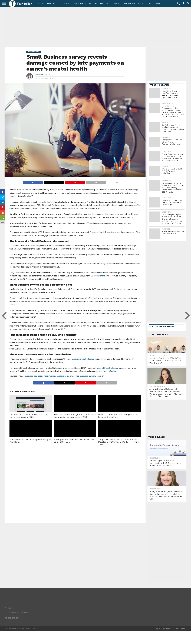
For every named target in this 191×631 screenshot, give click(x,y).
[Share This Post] (54, 182)
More (158, 3)
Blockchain (78, 3)
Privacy (175, 629)
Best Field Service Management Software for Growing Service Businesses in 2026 (75, 415)
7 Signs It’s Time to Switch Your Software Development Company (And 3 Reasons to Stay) (119, 442)
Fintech (51, 3)
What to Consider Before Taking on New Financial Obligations (117, 415)
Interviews (129, 3)
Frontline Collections (55, 376)
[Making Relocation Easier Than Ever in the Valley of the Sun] (75, 433)
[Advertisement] (95, 26)
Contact (166, 629)
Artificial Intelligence (99, 3)
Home (41, 3)
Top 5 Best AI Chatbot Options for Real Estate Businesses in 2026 (28, 415)
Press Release (145, 3)
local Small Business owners (81, 376)
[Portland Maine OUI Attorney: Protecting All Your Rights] (30, 433)
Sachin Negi (42, 75)
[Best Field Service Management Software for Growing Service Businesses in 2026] (75, 408)
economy (38, 376)
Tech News (64, 3)
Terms (183, 629)
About (157, 629)
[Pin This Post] (75, 182)
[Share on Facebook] (33, 182)
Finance (117, 3)
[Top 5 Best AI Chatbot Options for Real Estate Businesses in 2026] (30, 408)
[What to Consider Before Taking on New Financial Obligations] (119, 408)
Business (29, 376)
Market (100, 376)
